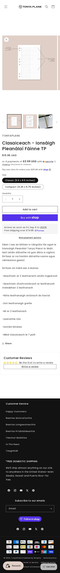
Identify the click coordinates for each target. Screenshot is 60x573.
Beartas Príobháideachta (20, 431)
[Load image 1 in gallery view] (14, 121)
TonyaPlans (16, 558)
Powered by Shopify (31, 558)
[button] (6, 6)
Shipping (6, 164)
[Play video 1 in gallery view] (45, 121)
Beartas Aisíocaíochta (19, 418)
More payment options (30, 237)
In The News (13, 444)
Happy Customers (16, 411)
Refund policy (50, 558)
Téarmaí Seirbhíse (16, 437)
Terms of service (30, 562)
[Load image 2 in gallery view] (30, 121)
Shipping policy (48, 562)
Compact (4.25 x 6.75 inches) (23, 186)
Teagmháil (12, 450)
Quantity (6, 193)
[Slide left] (3, 122)
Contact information (31, 567)
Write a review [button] (29, 366)
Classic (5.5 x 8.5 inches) (20, 180)
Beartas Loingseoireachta (20, 424)
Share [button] (8, 343)
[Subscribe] (51, 508)
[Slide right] (57, 122)
